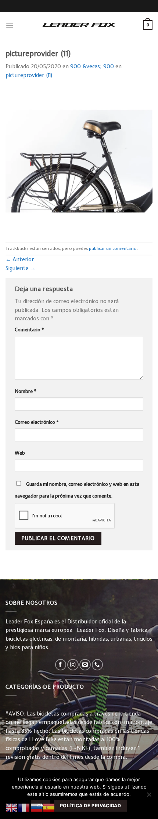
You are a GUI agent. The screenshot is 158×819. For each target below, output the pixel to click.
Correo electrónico (37, 422)
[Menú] (10, 25)
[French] (24, 807)
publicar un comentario (113, 248)
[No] (148, 796)
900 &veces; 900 (92, 66)
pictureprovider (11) (29, 75)
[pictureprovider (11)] (79, 160)
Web (20, 452)
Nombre (25, 391)
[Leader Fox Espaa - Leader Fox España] (79, 25)
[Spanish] (49, 807)
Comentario (29, 329)
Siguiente (21, 268)
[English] (12, 807)
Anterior (20, 259)
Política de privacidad (90, 805)
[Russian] (36, 807)
